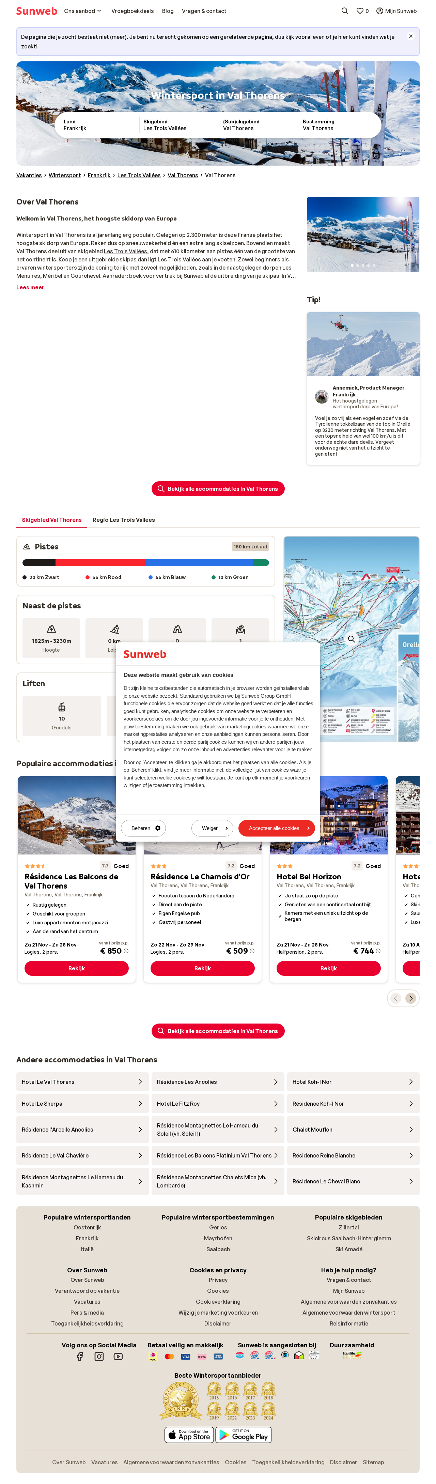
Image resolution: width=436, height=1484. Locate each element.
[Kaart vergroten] (351, 639)
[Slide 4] (368, 265)
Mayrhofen (218, 1238)
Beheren (140, 828)
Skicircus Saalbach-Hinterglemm (349, 1238)
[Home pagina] (36, 11)
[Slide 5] (374, 265)
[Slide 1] (352, 265)
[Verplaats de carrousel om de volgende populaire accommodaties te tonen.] (410, 998)
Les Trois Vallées (125, 251)
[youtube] (118, 1360)
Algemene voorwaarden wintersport (348, 1312)
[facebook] (80, 1360)
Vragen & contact (349, 1279)
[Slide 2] (357, 265)
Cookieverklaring (218, 1301)
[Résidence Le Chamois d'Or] (203, 879)
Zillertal (349, 1227)
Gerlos (218, 1227)
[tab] (51, 520)
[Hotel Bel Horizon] (329, 879)
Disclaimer (218, 1323)
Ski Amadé (349, 1249)
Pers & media (87, 1312)
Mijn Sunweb (349, 1290)
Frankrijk (87, 1238)
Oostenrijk (87, 1227)
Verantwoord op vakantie (87, 1290)
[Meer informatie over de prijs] (126, 951)
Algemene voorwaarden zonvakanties (349, 1301)
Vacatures (87, 1301)
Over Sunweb (87, 1279)
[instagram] (99, 1360)
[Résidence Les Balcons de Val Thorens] (77, 879)
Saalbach (218, 1249)
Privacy (218, 1279)
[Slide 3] (363, 265)
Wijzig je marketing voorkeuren (218, 1312)
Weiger (210, 828)
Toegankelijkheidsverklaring (87, 1323)
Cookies (218, 1290)
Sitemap (373, 1462)
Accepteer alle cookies (274, 828)
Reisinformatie (349, 1323)
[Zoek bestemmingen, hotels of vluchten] (345, 11)
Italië (87, 1249)
